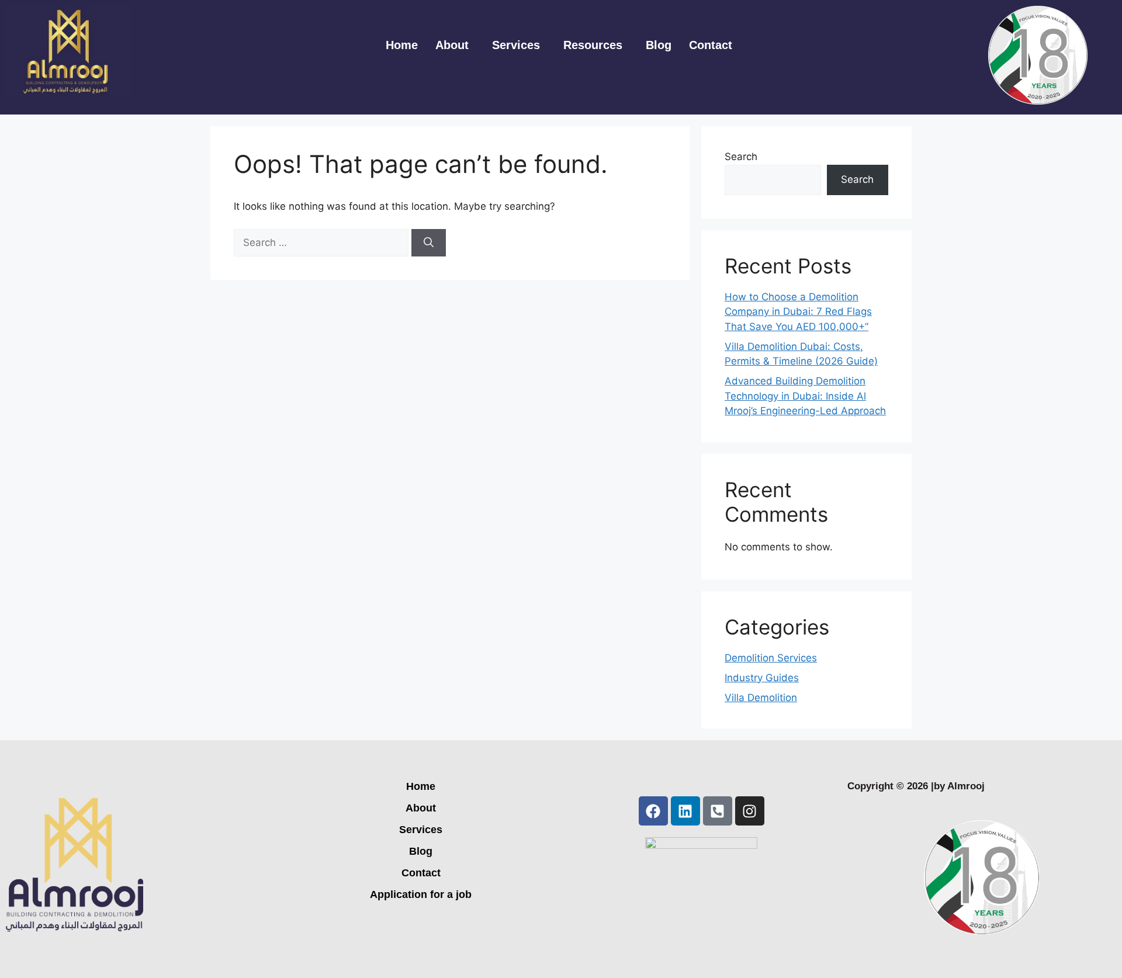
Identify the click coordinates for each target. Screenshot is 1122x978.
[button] (455, 45)
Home (402, 45)
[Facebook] (653, 811)
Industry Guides (762, 678)
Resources (592, 45)
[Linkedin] (685, 811)
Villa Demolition (761, 697)
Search (741, 156)
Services (516, 45)
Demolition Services (771, 658)
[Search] (428, 243)
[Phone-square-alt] (717, 811)
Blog (658, 45)
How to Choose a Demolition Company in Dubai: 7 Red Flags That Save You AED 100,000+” (798, 311)
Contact (710, 45)
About (452, 45)
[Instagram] (749, 811)
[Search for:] (322, 242)
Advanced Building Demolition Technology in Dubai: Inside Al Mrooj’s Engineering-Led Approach (805, 396)
